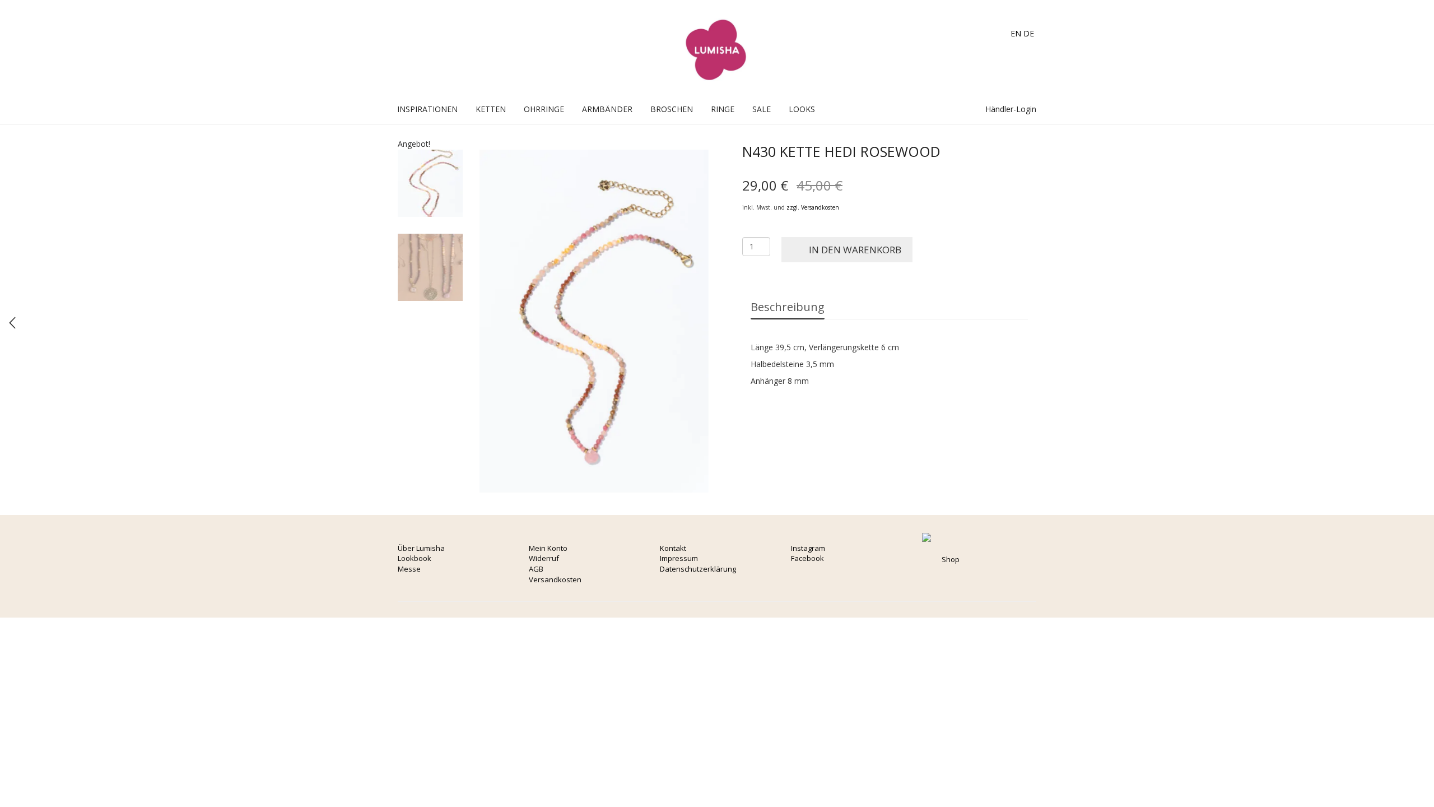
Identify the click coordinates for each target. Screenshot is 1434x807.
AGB (536, 569)
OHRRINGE (544, 109)
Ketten (491, 109)
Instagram (808, 548)
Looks (802, 109)
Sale (761, 109)
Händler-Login (1009, 109)
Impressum (679, 558)
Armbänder (607, 109)
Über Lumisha (421, 548)
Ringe (722, 109)
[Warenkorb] (954, 109)
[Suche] (965, 109)
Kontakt (673, 548)
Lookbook (414, 558)
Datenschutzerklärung (698, 569)
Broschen (671, 109)
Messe (409, 569)
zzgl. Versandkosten (812, 207)
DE (1028, 33)
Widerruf (544, 558)
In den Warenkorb (855, 249)
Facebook (807, 558)
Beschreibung (788, 306)
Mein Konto (548, 548)
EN (1016, 33)
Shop (951, 559)
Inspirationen (427, 109)
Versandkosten (555, 579)
